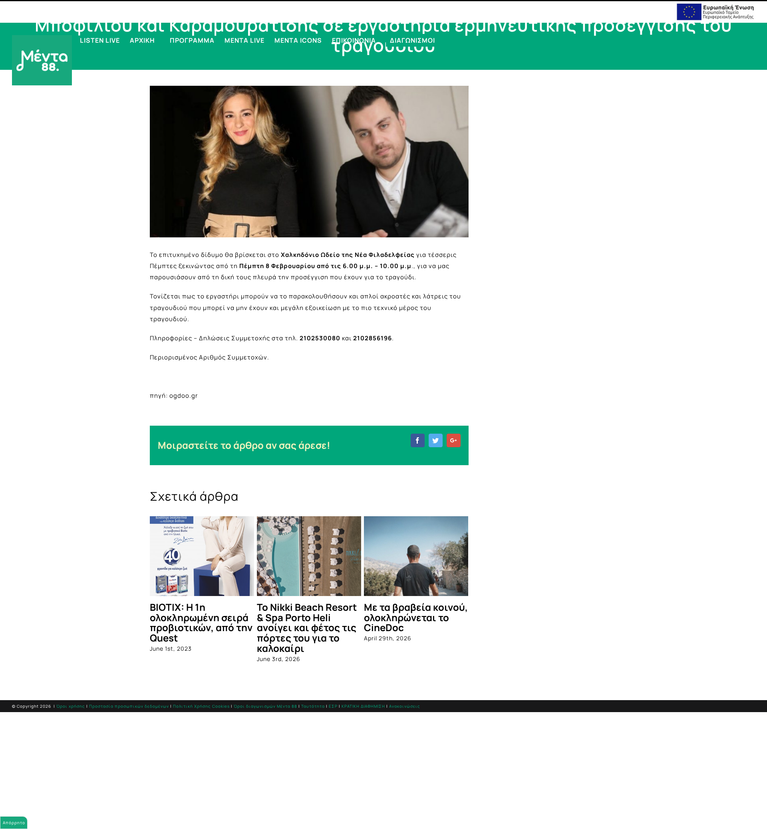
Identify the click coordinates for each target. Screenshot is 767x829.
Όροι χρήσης (70, 706)
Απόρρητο (14, 822)
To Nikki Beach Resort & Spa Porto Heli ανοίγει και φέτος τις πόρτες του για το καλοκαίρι (307, 627)
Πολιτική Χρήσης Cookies (201, 706)
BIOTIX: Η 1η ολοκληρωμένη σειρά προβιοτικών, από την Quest (201, 622)
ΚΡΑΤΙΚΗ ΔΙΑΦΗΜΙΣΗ (363, 706)
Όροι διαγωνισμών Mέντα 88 (265, 706)
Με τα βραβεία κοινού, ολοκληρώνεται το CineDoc (416, 617)
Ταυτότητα (313, 706)
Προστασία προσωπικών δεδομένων (129, 706)
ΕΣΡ (333, 706)
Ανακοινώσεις (404, 706)
